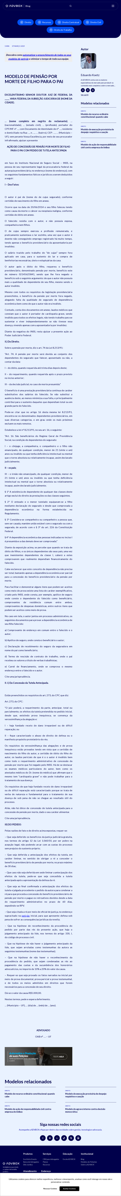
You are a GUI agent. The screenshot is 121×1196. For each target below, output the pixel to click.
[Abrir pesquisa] (71, 6)
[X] (71, 1138)
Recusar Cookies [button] (50, 1189)
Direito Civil (95, 22)
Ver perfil (84, 95)
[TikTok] (64, 1138)
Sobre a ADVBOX (87, 1165)
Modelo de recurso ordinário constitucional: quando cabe (94, 115)
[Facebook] (83, 90)
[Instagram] (88, 90)
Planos (45, 1162)
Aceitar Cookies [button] (69, 1189)
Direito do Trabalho (63, 30)
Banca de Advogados (31, 1162)
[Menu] (113, 6)
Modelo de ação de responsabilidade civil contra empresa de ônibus (98, 146)
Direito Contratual (70, 22)
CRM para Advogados (51, 1159)
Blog (82, 1159)
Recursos (46, 22)
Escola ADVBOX (69, 1159)
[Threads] (78, 1138)
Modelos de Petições (89, 1162)
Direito (27, 22)
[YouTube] (50, 1138)
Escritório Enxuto (30, 1159)
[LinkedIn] (93, 90)
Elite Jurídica (28, 1165)
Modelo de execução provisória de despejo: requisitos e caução (97, 130)
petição (26, 915)
